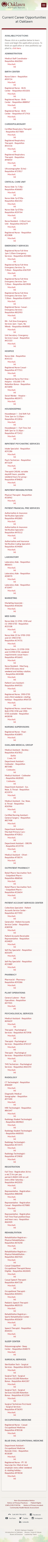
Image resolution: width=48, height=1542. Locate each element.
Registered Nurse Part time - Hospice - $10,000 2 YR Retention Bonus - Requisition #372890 (17, 383)
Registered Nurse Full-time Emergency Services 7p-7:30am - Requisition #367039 (18, 267)
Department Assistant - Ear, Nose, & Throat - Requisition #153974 (17, 789)
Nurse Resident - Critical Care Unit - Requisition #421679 (18, 222)
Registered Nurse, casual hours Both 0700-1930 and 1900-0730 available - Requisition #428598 (18, 713)
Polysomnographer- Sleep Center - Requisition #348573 (17, 1347)
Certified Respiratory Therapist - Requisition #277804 (18, 130)
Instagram (39, 1518)
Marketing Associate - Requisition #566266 (14, 604)
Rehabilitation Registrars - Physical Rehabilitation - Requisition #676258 (16, 1240)
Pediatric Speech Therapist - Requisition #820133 (17, 1304)
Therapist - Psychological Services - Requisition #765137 (18, 1042)
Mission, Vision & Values (33, 1532)
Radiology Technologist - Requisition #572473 (15, 1143)
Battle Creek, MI (11, 757)
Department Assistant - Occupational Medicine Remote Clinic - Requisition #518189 (16, 1450)
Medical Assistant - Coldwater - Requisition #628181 (18, 777)
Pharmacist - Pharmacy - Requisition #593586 (15, 981)
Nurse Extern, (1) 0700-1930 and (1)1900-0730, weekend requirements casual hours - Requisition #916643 (17, 653)
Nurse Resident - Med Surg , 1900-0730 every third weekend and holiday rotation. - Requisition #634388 (18, 670)
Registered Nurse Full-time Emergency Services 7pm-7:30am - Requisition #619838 (18, 281)
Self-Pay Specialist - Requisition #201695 (18, 951)
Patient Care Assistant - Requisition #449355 (15, 684)
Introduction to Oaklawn (14, 1532)
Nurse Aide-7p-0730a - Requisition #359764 (14, 211)
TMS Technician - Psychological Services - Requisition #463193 (18, 1065)
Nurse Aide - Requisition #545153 (15, 357)
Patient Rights (36, 1503)
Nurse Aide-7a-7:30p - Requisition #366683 (14, 188)
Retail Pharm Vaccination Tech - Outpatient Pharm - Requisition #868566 (18, 875)
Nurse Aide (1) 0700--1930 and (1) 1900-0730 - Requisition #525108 (18, 624)
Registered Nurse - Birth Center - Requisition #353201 (17, 89)
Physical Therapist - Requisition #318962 (18, 496)
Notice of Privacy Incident (33, 1505)
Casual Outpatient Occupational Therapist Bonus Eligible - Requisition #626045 (18, 1268)
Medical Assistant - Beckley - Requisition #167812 (17, 751)
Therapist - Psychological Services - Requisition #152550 (18, 1054)
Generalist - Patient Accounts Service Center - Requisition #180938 (17, 924)
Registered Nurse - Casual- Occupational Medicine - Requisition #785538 (16, 1427)
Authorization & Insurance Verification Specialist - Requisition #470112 (16, 530)
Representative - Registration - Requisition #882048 (18, 1192)
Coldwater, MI (11, 771)
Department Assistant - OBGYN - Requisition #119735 (18, 844)
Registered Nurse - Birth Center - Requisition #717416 (17, 112)
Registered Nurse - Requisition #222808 (18, 234)
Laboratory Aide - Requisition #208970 (17, 575)
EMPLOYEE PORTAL (13, 1505)
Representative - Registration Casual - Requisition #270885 (17, 1204)
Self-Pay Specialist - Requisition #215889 (18, 963)
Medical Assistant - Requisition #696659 (18, 1020)
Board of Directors (16, 1534)
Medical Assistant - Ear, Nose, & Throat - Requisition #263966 (17, 804)
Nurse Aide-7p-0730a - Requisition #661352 (14, 199)
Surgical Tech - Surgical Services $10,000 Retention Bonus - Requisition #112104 (17, 1393)
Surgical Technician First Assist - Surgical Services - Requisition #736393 (18, 1407)
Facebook (37, 1515)
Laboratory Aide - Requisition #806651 (17, 563)
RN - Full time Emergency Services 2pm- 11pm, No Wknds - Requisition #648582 (17, 324)
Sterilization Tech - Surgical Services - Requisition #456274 (18, 1366)
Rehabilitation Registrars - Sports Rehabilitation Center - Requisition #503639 (17, 1317)
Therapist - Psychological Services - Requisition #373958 (18, 1031)
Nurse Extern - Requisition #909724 (16, 78)
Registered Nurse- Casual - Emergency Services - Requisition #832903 (16, 310)
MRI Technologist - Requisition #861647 (18, 1109)
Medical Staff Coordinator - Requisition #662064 (16, 60)
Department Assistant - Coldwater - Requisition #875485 (15, 764)
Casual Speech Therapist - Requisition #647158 (16, 1281)
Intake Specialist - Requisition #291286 (17, 450)
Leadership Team (31, 1534)
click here (16, 48)
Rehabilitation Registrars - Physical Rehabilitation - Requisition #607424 (16, 1254)
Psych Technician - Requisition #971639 (18, 461)
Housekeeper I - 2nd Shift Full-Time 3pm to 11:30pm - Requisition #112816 (18, 416)
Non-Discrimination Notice (24, 1500)
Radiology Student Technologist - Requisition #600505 (18, 1132)
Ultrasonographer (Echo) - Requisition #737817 (16, 170)
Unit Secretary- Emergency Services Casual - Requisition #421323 (17, 338)
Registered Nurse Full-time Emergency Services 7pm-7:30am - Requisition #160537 (18, 296)
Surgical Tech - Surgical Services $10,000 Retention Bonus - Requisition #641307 (17, 1378)
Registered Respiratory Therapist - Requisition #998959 (15, 157)
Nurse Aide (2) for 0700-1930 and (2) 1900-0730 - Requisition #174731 (17, 638)
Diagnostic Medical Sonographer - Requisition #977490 (16, 1096)
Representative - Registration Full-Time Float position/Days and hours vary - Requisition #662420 (17, 1218)
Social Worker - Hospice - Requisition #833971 (15, 397)
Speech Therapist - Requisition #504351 (18, 1329)
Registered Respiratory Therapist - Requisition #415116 (15, 143)
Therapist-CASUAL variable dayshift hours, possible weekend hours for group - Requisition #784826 (16, 476)
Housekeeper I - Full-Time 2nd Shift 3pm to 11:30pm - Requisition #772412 (18, 430)
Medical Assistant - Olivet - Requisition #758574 (16, 856)
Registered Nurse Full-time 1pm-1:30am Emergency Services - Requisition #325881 (18, 253)
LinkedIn (25, 1522)
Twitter (25, 1518)
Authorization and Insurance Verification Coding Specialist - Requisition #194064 (18, 544)
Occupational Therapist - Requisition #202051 (15, 1292)
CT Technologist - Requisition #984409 (17, 1083)
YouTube (12, 1518)
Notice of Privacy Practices (17, 1503)
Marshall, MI (12, 65)
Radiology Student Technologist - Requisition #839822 (18, 1120)
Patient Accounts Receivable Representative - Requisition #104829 (17, 939)
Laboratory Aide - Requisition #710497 (17, 586)
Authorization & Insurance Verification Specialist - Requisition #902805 (16, 516)
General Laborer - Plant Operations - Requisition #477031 (15, 1000)
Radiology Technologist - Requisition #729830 (15, 1155)
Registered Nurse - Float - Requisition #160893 (16, 733)
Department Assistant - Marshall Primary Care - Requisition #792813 (15, 832)
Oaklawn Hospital (13, 5)
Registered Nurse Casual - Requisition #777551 (16, 369)
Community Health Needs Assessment (24, 1508)
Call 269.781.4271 (19, 1514)
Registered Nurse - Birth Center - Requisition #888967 (17, 101)
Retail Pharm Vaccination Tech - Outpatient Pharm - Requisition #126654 (18, 890)
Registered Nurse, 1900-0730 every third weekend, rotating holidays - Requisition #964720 (18, 697)
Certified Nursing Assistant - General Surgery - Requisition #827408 (17, 818)
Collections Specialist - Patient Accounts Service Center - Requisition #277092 (18, 910)
